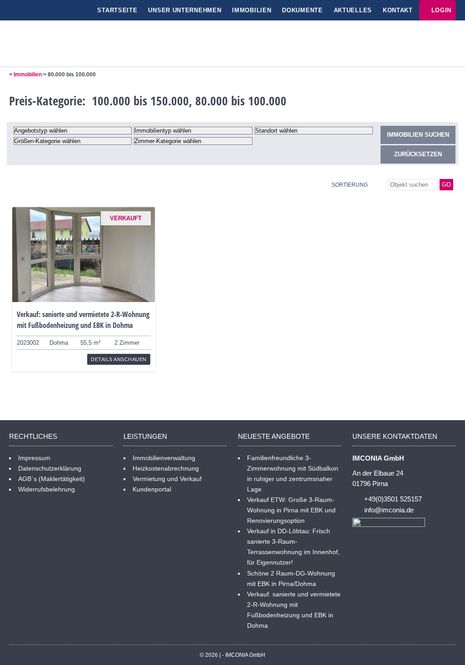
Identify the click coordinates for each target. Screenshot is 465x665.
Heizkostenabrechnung (166, 468)
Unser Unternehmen (184, 10)
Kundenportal (152, 489)
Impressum (34, 458)
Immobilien (251, 10)
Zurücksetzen (418, 154)
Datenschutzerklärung (49, 468)
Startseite (117, 10)
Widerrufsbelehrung (46, 489)
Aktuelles (353, 10)
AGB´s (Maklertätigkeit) (51, 478)
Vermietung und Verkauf (167, 478)
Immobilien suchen (418, 134)
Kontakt (398, 10)
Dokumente (302, 10)
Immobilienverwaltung (164, 458)
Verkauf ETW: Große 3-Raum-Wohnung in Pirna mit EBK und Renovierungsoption (291, 510)
